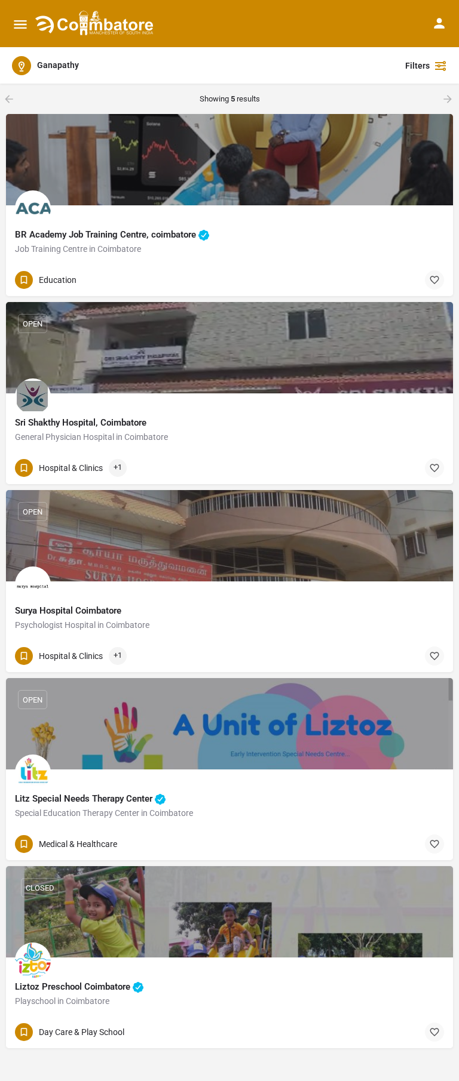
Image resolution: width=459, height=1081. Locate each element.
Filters (417, 65)
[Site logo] (96, 24)
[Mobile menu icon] (20, 24)
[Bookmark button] (434, 280)
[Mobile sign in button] (439, 23)
